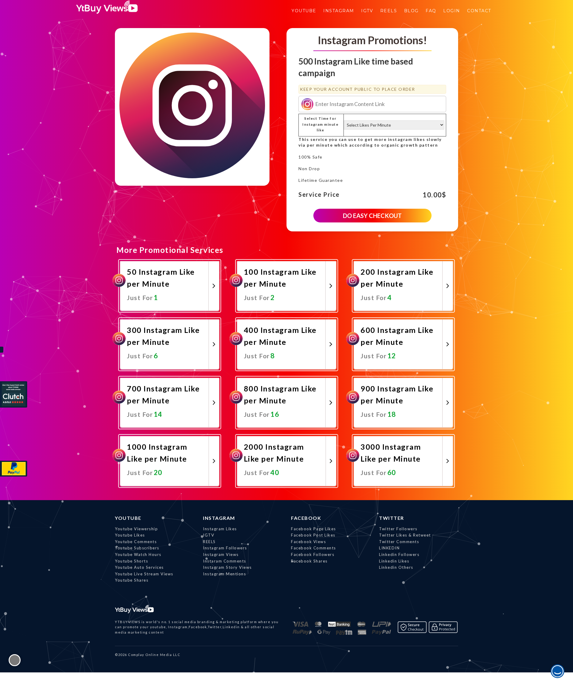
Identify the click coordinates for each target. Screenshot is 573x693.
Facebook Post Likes (313, 535)
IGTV (208, 535)
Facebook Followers (312, 554)
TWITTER (391, 518)
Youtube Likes (130, 535)
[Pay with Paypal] (13, 469)
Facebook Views (308, 541)
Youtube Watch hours (138, 554)
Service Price (319, 195)
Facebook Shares (309, 561)
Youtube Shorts (131, 561)
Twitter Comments (399, 541)
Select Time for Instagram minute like (320, 124)
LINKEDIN (389, 548)
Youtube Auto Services (139, 567)
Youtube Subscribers (137, 548)
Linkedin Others (396, 567)
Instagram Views (221, 554)
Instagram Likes (220, 528)
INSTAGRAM (219, 518)
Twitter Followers (398, 528)
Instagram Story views (227, 567)
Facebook (306, 518)
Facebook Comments (313, 548)
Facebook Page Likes (313, 528)
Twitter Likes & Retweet (405, 535)
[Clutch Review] (13, 394)
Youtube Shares (131, 580)
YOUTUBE (128, 518)
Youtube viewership (136, 528)
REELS (209, 541)
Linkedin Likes (394, 561)
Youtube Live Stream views (144, 573)
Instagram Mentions (224, 573)
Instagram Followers (225, 548)
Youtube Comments (136, 541)
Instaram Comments (224, 561)
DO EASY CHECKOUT (372, 215)
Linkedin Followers (399, 554)
